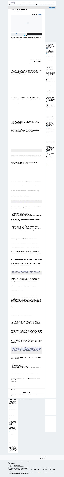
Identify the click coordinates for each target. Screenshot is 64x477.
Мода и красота (16, 4)
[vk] (12, 389)
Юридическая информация (20, 462)
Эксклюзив (18, 2)
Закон (30, 4)
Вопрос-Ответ (24, 2)
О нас (8, 461)
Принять (52, 7)
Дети (33, 4)
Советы (10, 4)
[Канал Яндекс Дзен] (34, 34)
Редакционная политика (10, 462)
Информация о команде (20, 461)
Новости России (35, 2)
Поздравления (44, 4)
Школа (26, 4)
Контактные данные (29, 462)
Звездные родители (50, 4)
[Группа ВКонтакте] (18, 34)
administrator (40, 14)
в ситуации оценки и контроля (27, 285)
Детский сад (38, 4)
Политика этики (28, 461)
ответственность (14, 11)
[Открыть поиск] (53, 2)
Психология (21, 4)
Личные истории (42, 2)
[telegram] (14, 389)
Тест (47, 2)
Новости (29, 2)
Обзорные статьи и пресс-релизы (11, 463)
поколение (19, 11)
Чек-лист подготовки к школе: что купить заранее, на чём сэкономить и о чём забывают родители (25, 395)
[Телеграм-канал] (26, 35)
